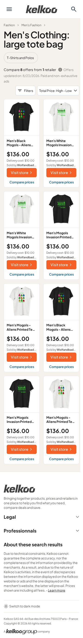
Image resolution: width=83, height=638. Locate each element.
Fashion (9, 25)
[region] (41, 57)
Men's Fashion (31, 25)
